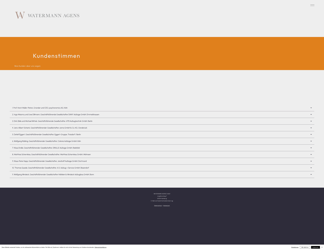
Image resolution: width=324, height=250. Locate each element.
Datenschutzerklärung (100, 247)
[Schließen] (322, 247)
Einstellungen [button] (295, 247)
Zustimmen (316, 247)
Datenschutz (158, 205)
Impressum (166, 205)
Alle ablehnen (305, 247)
